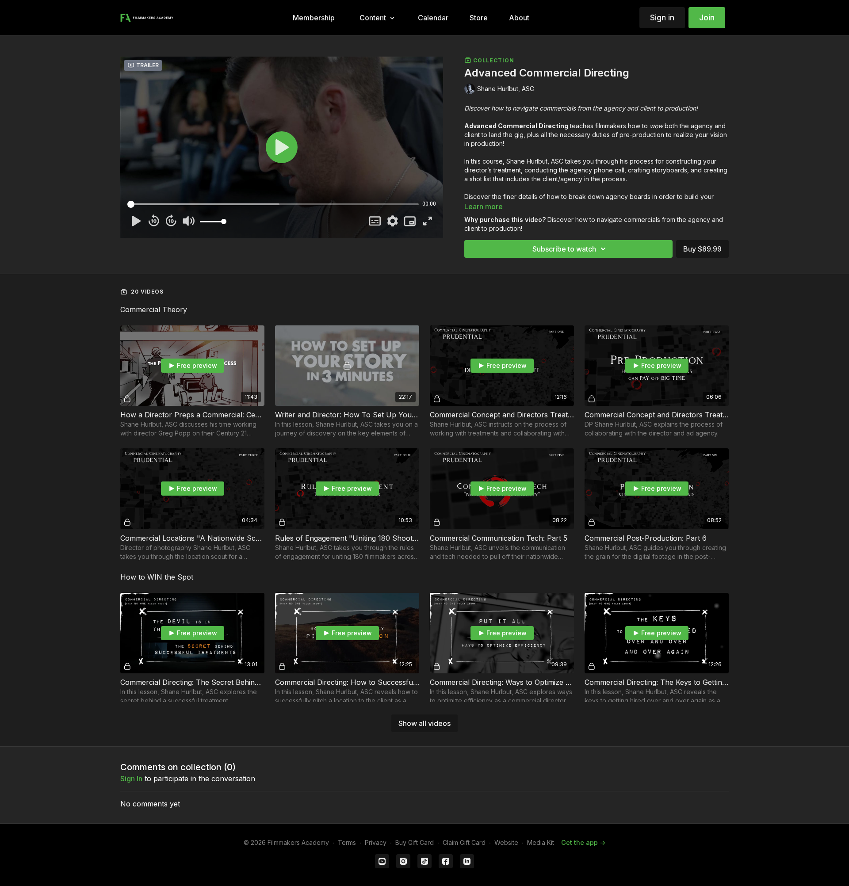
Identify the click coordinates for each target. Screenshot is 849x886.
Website (506, 842)
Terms (347, 842)
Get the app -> (583, 842)
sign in (131, 778)
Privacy (375, 842)
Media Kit (540, 842)
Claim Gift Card (464, 842)
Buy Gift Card (414, 842)
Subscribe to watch (564, 248)
